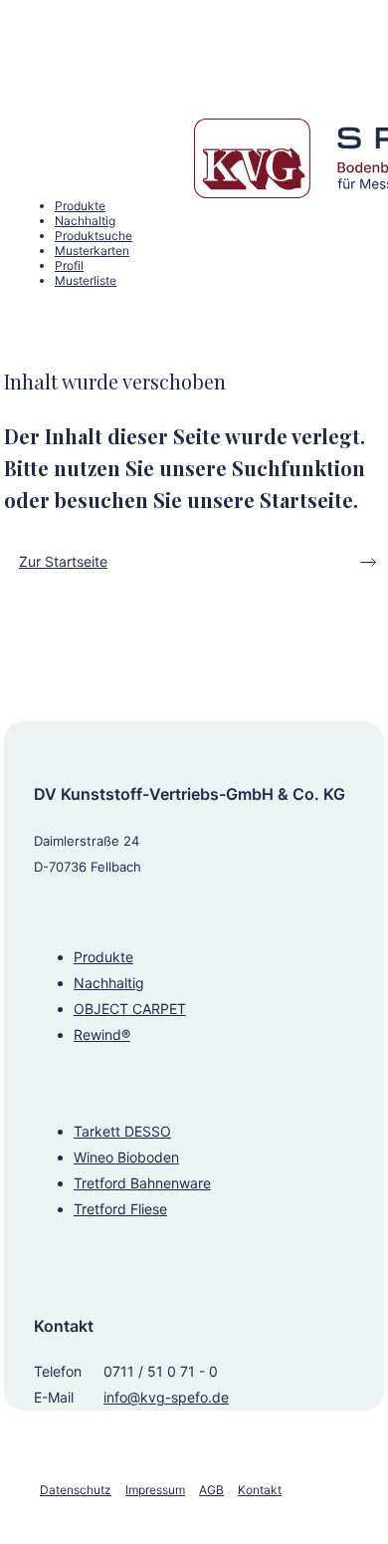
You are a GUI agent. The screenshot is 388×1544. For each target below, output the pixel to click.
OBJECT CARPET (130, 1008)
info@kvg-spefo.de (166, 1397)
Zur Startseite (63, 561)
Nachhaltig (109, 982)
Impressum (155, 1489)
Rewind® (102, 1034)
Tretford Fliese (120, 1208)
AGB (211, 1489)
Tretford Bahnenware (142, 1182)
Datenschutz (75, 1489)
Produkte (103, 956)
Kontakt (260, 1489)
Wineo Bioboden (126, 1157)
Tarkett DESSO (122, 1131)
